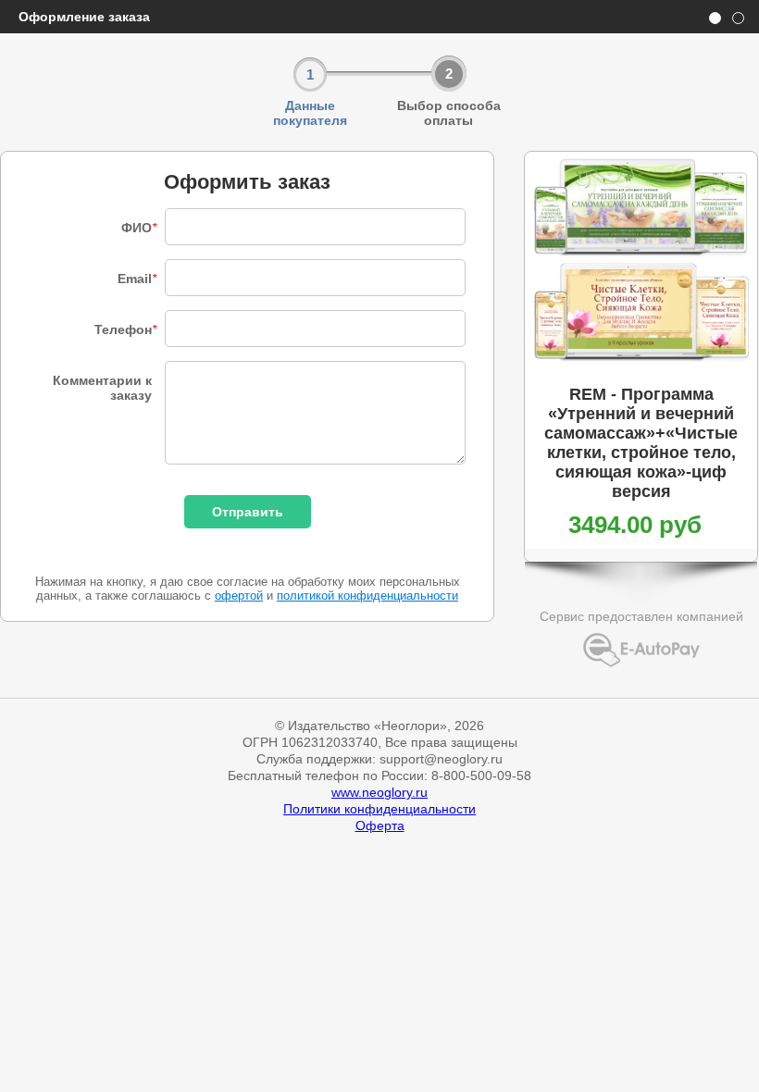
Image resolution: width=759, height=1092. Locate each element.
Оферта (379, 825)
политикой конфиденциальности (367, 595)
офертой (239, 595)
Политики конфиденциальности (379, 808)
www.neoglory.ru (379, 792)
